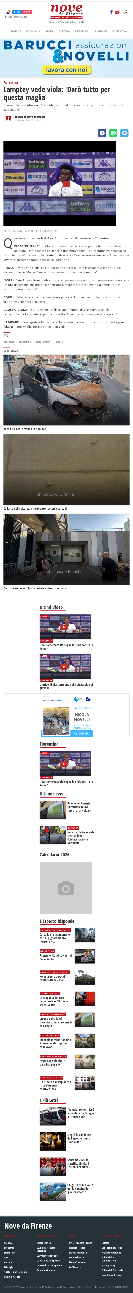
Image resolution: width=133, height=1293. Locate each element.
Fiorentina (119, 31)
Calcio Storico (44, 1242)
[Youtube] (117, 12)
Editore (105, 1242)
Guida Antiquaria (46, 1270)
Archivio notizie (12, 1276)
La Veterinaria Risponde (49, 1265)
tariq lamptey (43, 341)
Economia (33, 31)
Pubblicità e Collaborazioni (109, 1259)
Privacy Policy (108, 1265)
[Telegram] (124, 133)
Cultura (64, 31)
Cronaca (15, 31)
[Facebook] (111, 12)
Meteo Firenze (76, 1257)
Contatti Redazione (112, 1247)
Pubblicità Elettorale (112, 1270)
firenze (59, 341)
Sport (49, 31)
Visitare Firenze (77, 1247)
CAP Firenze (75, 1267)
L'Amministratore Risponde (46, 1249)
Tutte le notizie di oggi (16, 1272)
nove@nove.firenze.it (113, 1275)
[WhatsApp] (113, 133)
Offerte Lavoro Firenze (80, 1242)
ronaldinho (25, 341)
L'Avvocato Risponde (47, 1255)
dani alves (8, 341)
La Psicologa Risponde (48, 1260)
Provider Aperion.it (111, 1252)
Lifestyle (81, 31)
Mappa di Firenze (78, 1252)
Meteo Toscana (77, 1262)
